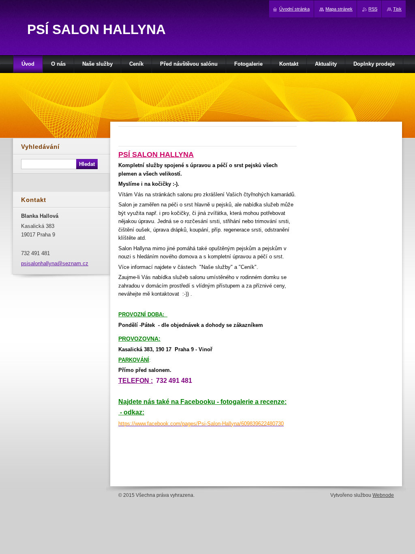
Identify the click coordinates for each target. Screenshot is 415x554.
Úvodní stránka (294, 8)
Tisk (397, 8)
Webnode (383, 495)
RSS (372, 8)
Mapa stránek (339, 8)
